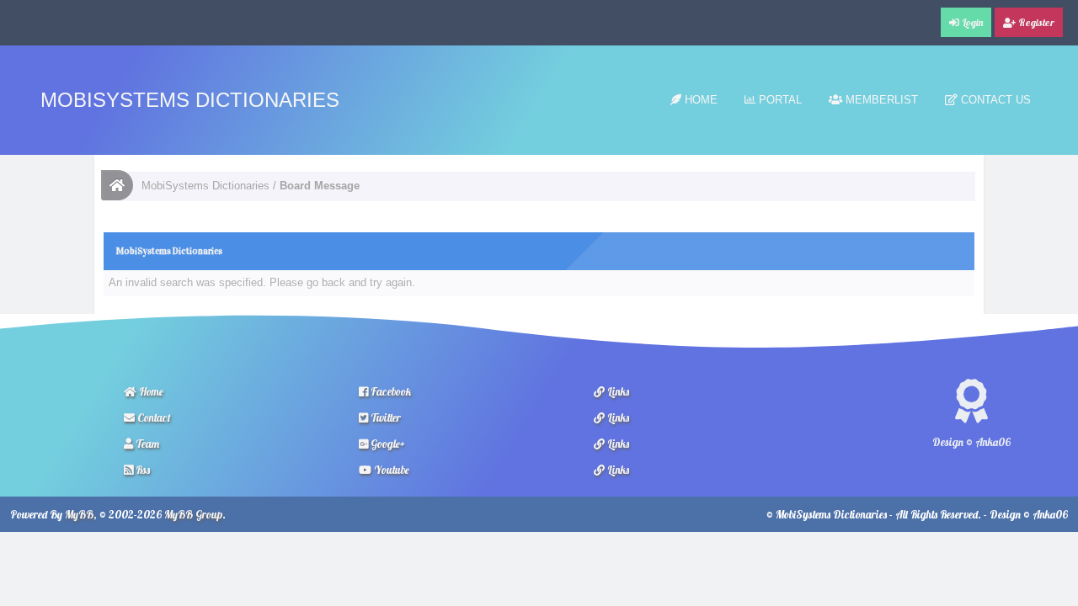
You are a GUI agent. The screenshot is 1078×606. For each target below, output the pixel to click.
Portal (778, 99)
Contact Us (994, 99)
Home (699, 99)
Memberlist (880, 99)
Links (617, 391)
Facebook (389, 391)
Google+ (386, 443)
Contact (153, 417)
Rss (141, 469)
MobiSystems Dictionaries (189, 99)
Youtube (390, 469)
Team (146, 443)
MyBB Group (193, 514)
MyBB (79, 514)
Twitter (384, 417)
